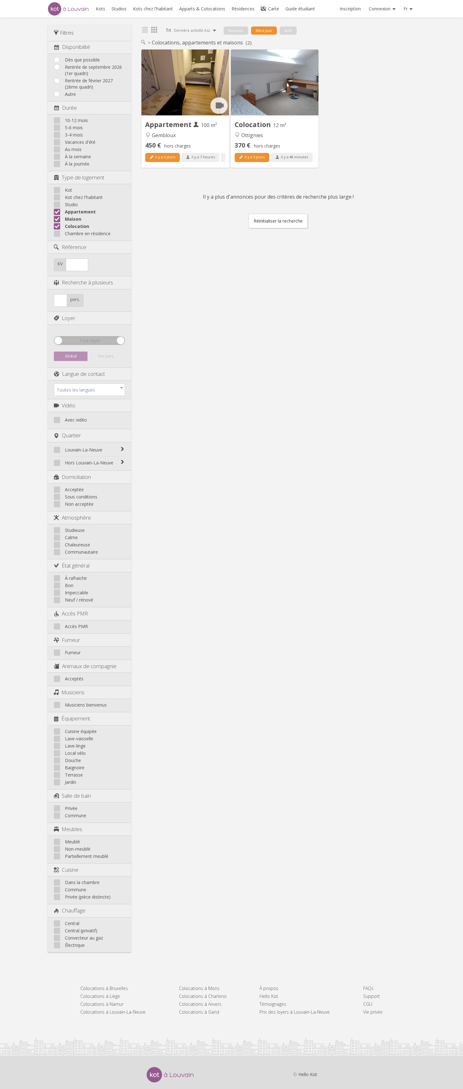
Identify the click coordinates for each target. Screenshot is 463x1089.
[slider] (58, 340)
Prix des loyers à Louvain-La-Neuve (295, 1012)
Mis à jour (264, 30)
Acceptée (74, 489)
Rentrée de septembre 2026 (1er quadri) (93, 70)
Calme (71, 537)
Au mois (73, 149)
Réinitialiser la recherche (278, 221)
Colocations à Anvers (200, 1004)
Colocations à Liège (100, 996)
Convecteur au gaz (84, 938)
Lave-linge (75, 746)
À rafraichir (76, 578)
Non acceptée (79, 504)
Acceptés (74, 679)
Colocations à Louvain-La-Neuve (113, 1012)
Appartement (80, 212)
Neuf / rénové (79, 600)
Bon (69, 585)
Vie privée (373, 1012)
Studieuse (75, 530)
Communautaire (81, 552)
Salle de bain (76, 795)
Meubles (72, 829)
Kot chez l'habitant (84, 197)
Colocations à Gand (199, 1012)
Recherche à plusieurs (87, 282)
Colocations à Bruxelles (104, 988)
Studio (71, 204)
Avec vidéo (76, 420)
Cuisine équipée (81, 731)
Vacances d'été (80, 142)
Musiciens (72, 692)
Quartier (71, 435)
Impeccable (76, 593)
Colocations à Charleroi (202, 996)
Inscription (350, 9)
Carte (273, 9)
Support (371, 996)
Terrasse (74, 775)
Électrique (75, 945)
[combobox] (89, 389)
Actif (288, 30)
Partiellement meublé (86, 856)
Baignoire (74, 768)
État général (75, 565)
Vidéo (68, 405)
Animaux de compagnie (89, 666)
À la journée (77, 164)
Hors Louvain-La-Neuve (89, 463)
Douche (73, 760)
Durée (69, 107)
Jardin (70, 782)
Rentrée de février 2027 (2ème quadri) (89, 84)
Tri (188, 30)
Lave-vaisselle (79, 739)
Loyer (68, 318)
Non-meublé (77, 849)
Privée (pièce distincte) (88, 897)
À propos (269, 988)
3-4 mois (74, 135)
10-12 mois (76, 120)
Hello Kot (269, 996)
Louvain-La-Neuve (83, 450)
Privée (71, 808)
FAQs (368, 988)
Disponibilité (76, 46)
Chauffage (73, 910)
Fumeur (71, 640)
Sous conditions (81, 497)
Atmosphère (76, 517)
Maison (73, 219)
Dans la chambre (82, 882)
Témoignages (273, 1004)
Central (72, 923)
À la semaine (78, 157)
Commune (75, 815)
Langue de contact (83, 373)
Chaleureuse (77, 545)
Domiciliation (76, 476)
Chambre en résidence (88, 233)
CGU (367, 1004)
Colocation (77, 226)
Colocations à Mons (199, 988)
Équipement (75, 718)
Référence (74, 247)
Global (71, 356)
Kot (68, 190)
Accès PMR (75, 613)
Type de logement (83, 177)
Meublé (72, 842)
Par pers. (106, 356)
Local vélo (75, 753)
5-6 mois (74, 128)
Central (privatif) (81, 931)
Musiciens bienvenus (86, 705)
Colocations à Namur (101, 1004)
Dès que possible (82, 60)
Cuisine (70, 869)
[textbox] (89, 390)
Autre (70, 94)
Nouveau (235, 30)
